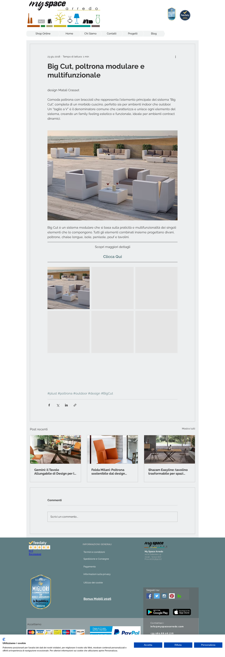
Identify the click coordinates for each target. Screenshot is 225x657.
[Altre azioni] (175, 56)
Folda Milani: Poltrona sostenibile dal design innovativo (108, 471)
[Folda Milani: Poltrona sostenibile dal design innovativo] (112, 449)
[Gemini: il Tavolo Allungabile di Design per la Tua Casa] (55, 449)
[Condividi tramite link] (75, 405)
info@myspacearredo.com (167, 626)
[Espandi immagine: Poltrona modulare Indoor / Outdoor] (68, 288)
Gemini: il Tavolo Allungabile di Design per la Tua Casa (55, 471)
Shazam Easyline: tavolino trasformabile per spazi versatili (168, 471)
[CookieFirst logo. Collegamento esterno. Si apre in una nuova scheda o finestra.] (4, 639)
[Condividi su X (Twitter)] (57, 405)
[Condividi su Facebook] (49, 405)
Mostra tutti (188, 428)
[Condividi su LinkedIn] (66, 405)
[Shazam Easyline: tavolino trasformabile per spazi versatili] (169, 449)
